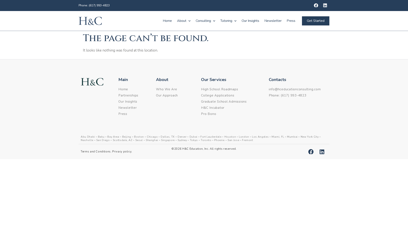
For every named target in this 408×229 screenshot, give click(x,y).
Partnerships (128, 95)
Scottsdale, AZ (122, 140)
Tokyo (194, 140)
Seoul (139, 140)
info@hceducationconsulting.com (295, 89)
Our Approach (167, 95)
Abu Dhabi (88, 136)
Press (291, 20)
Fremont (247, 140)
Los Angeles (260, 136)
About (181, 20)
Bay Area (113, 136)
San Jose (233, 140)
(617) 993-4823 (293, 95)
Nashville (87, 140)
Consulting (203, 20)
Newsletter (273, 20)
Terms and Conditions (96, 152)
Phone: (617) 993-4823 (94, 5)
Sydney (182, 140)
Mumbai (292, 136)
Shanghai (152, 140)
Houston (230, 136)
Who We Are (166, 89)
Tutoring (226, 20)
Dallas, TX (168, 136)
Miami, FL (278, 136)
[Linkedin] (325, 5)
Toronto (206, 140)
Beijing (126, 136)
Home (167, 20)
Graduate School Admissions (224, 101)
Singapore (168, 140)
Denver (182, 136)
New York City (310, 136)
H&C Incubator (212, 108)
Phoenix (219, 140)
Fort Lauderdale (210, 136)
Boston (139, 136)
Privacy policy (121, 152)
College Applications (217, 95)
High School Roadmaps (219, 89)
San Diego (103, 140)
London (244, 136)
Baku (101, 136)
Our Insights (250, 20)
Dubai (193, 136)
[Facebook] (316, 5)
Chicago (152, 136)
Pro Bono (208, 114)
